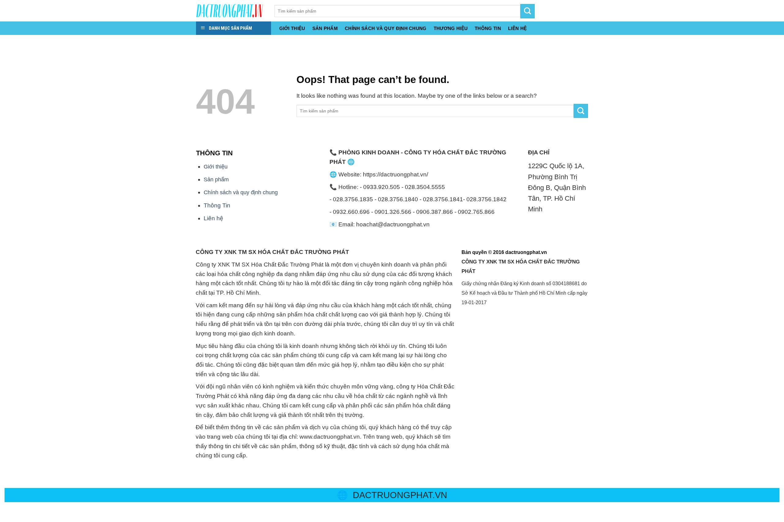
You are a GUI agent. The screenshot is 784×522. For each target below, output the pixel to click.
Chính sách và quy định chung (386, 28)
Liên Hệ (517, 28)
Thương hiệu (451, 28)
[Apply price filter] (581, 111)
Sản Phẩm (325, 28)
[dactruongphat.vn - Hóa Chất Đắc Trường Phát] (230, 10)
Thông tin (488, 28)
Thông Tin (217, 205)
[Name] (7, 42)
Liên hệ (213, 218)
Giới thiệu (292, 28)
